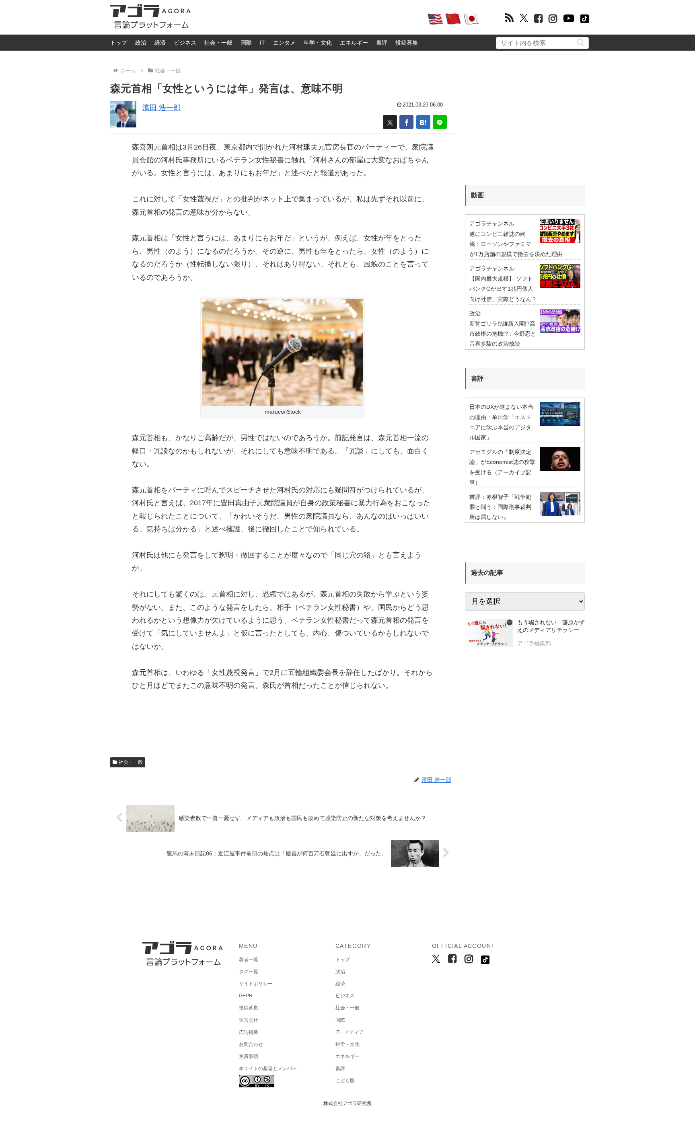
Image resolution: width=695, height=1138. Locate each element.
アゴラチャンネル (491, 223)
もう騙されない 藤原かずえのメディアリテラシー (551, 626)
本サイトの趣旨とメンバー (268, 1068)
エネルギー (354, 42)
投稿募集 (406, 42)
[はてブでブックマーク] (423, 122)
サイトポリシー (256, 983)
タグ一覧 (248, 971)
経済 (160, 42)
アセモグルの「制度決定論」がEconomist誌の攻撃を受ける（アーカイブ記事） (502, 467)
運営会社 (248, 1020)
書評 (381, 42)
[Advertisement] (308, 18)
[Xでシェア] (390, 122)
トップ (118, 42)
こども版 (345, 1080)
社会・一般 (218, 42)
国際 (246, 42)
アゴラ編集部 (534, 643)
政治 (140, 42)
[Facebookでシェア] (406, 122)
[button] (581, 42)
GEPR (246, 996)
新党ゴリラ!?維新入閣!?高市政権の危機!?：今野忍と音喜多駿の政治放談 (502, 333)
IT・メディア (349, 1032)
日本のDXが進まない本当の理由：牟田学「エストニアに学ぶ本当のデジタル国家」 (501, 422)
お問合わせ (251, 1044)
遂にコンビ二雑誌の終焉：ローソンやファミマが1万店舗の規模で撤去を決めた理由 (516, 244)
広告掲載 (248, 1032)
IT (262, 42)
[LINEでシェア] (440, 122)
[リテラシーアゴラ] (489, 634)
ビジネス (185, 42)
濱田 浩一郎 (161, 108)
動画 (477, 195)
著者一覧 (248, 959)
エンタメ (284, 42)
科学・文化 (318, 42)
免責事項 (248, 1056)
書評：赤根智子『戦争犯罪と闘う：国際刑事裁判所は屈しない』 (500, 507)
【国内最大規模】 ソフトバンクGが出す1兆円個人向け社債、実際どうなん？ (503, 288)
